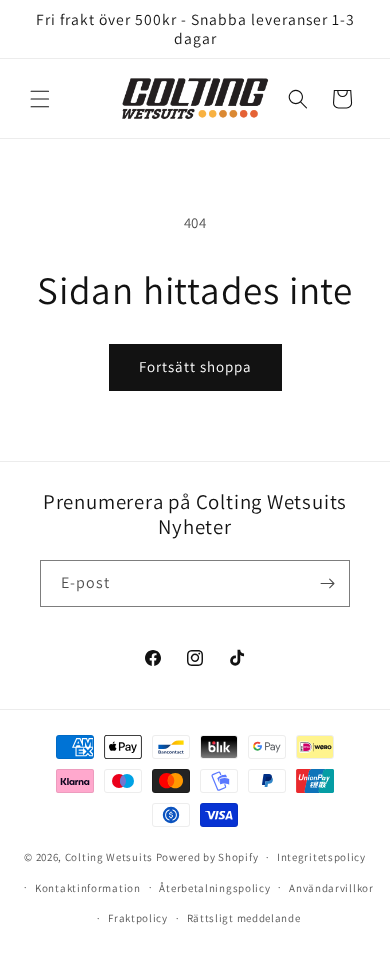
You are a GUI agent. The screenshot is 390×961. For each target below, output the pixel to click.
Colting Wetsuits (109, 857)
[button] (40, 99)
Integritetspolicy (321, 857)
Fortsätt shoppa (195, 366)
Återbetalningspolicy (214, 888)
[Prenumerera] (327, 583)
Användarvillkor (331, 888)
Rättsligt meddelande (244, 918)
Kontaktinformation (88, 888)
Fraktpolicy (138, 918)
